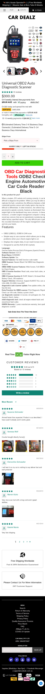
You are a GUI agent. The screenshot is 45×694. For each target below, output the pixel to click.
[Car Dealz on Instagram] (28, 659)
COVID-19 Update (22, 632)
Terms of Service (22, 613)
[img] (7, 408)
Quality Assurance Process (22, 621)
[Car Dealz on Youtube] (22, 659)
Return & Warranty (22, 611)
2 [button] (19, 541)
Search (22, 608)
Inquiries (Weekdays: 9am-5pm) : (14, 668)
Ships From (6, 136)
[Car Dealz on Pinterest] (34, 659)
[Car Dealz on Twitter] (11, 659)
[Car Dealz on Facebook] (16, 659)
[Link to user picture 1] (8, 446)
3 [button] (23, 541)
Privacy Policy (22, 619)
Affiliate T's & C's (22, 629)
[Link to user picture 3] (35, 446)
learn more (36, 118)
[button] (7, 92)
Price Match (22, 624)
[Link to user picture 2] (21, 446)
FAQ (22, 626)
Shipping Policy (22, 616)
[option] (11, 71)
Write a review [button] (22, 392)
